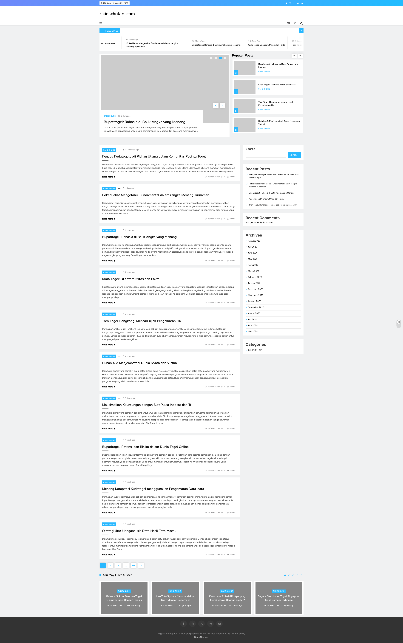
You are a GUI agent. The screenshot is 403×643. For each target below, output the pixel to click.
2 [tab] (216, 58)
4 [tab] (225, 58)
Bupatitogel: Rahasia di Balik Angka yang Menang (207, 44)
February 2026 (255, 277)
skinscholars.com (117, 14)
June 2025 (253, 325)
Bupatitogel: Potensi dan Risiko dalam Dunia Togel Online (145, 447)
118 (134, 565)
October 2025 (254, 301)
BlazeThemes (201, 637)
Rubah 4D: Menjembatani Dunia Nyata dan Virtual (140, 363)
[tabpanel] (164, 95)
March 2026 (253, 271)
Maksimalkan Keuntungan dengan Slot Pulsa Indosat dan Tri (147, 405)
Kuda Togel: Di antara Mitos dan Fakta (257, 44)
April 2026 (253, 265)
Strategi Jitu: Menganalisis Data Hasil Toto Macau (139, 531)
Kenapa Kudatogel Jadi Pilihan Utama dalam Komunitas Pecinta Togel (154, 156)
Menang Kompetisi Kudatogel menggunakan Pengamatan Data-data (153, 489)
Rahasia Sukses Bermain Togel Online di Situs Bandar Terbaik (124, 598)
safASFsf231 (214, 176)
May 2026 (253, 259)
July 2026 (252, 246)
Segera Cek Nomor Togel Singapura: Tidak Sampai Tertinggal (279, 598)
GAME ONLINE (110, 116)
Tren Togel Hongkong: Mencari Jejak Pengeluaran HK (141, 321)
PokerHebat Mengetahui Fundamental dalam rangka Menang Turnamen (155, 195)
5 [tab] (301, 575)
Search (250, 148)
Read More (107, 176)
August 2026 (254, 241)
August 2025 (254, 313)
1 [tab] (211, 58)
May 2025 (253, 331)
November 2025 (255, 295)
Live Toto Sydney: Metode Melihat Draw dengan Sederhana (175, 598)
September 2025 (256, 307)
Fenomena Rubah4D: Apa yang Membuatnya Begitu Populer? (227, 598)
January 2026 (254, 283)
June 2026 (253, 252)
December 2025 (255, 289)
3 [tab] (220, 58)
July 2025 (252, 319)
